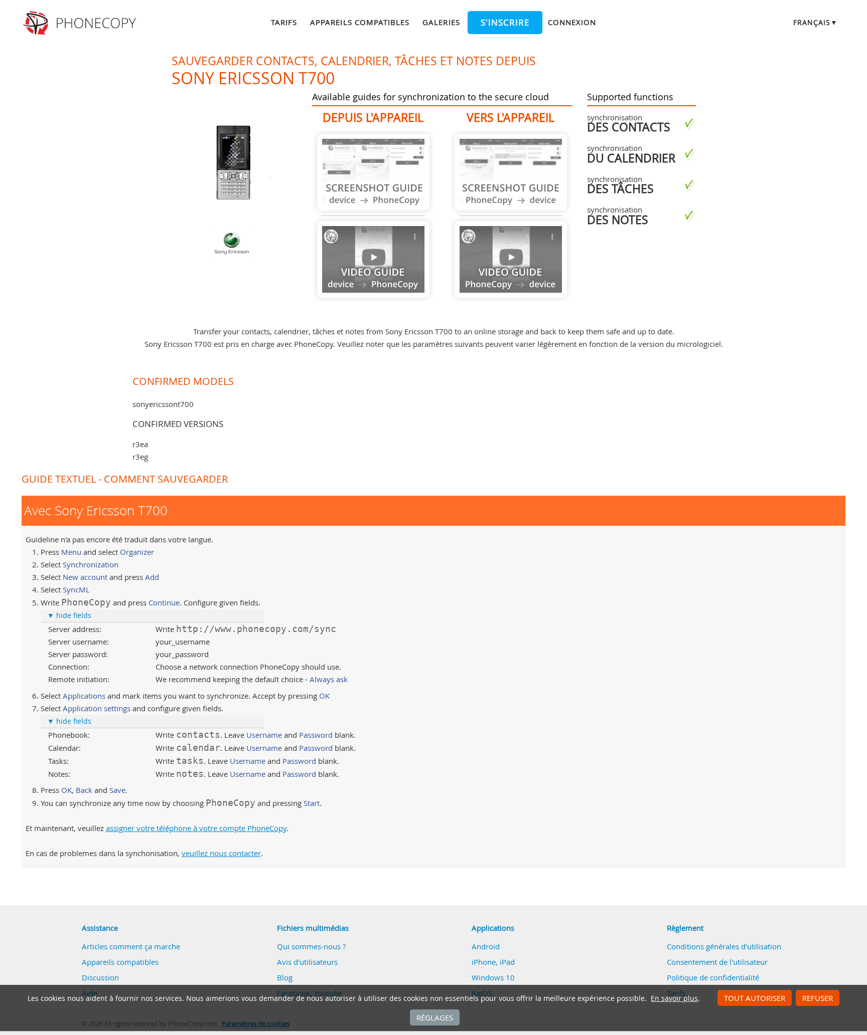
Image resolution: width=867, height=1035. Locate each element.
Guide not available (373, 172)
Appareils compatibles (359, 22)
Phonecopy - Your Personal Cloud (81, 23)
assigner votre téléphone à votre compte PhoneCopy (196, 828)
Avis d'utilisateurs (307, 962)
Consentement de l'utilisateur (717, 962)
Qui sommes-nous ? (311, 946)
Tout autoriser (754, 998)
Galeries (441, 22)
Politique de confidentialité (713, 977)
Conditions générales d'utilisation (724, 946)
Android (486, 946)
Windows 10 (493, 977)
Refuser (817, 998)
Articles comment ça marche (131, 946)
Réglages (434, 1017)
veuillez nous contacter (221, 853)
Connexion (572, 22)
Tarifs (284, 22)
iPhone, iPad (493, 962)
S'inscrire (505, 22)
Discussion (100, 977)
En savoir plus (674, 998)
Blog (285, 977)
